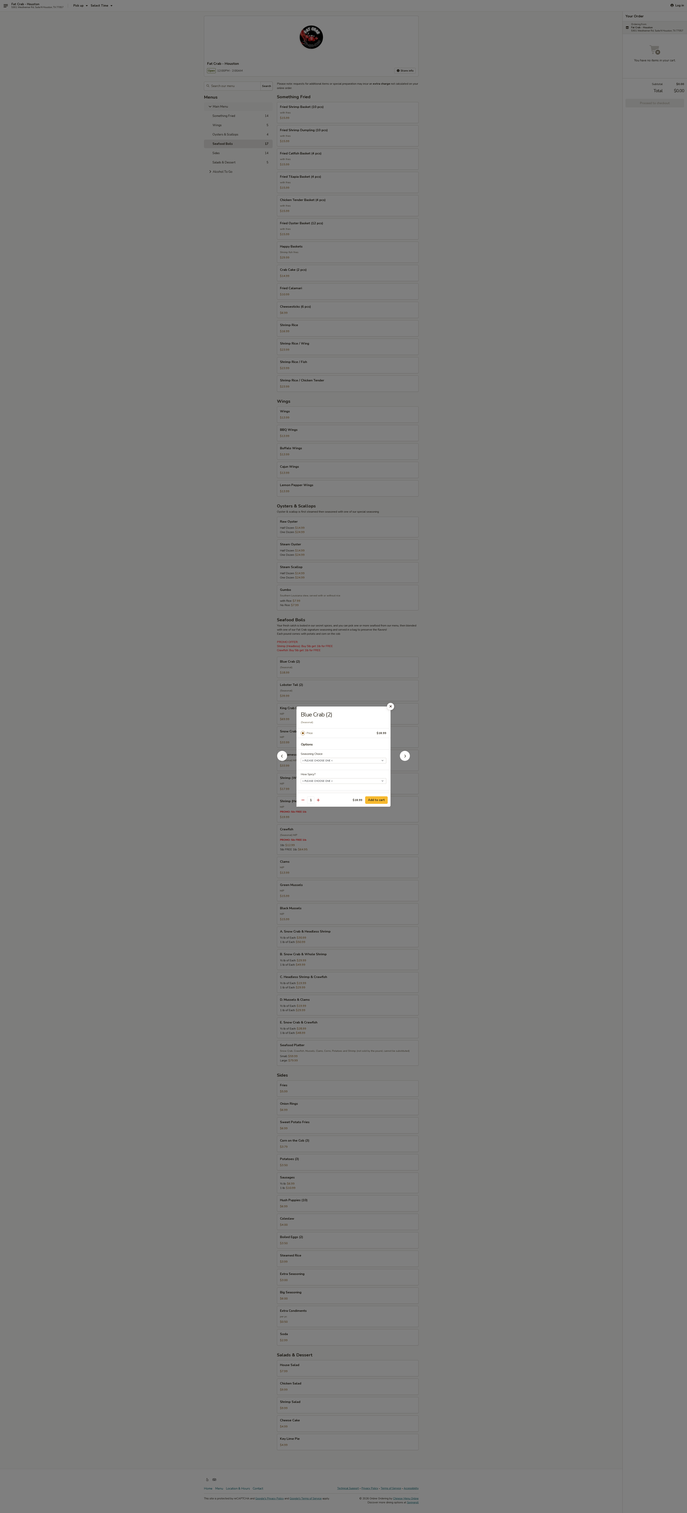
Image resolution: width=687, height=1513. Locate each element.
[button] (282, 760)
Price (309, 733)
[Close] (390, 706)
